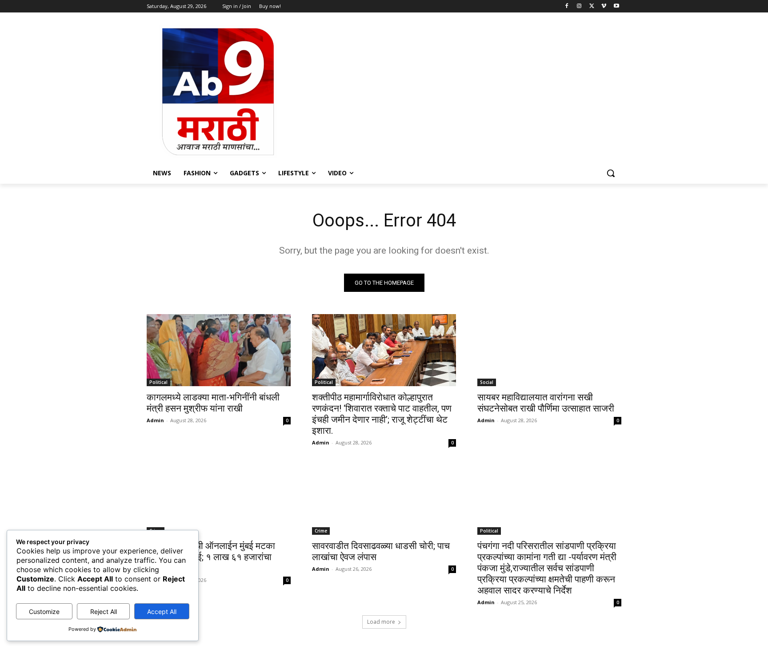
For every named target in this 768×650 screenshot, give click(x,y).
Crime (321, 531)
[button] (610, 173)
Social (486, 382)
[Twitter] (592, 6)
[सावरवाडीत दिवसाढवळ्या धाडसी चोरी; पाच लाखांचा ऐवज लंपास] (384, 499)
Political (158, 382)
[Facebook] (567, 6)
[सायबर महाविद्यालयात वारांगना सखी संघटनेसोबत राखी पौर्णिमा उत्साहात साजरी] (549, 350)
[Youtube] (616, 6)
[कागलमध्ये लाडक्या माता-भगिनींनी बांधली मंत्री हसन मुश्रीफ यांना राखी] (219, 350)
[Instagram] (579, 6)
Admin (155, 420)
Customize (44, 611)
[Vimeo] (604, 6)
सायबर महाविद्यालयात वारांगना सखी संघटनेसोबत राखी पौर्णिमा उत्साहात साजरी (545, 403)
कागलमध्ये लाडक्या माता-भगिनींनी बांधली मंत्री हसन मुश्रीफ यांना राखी (213, 403)
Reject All (103, 611)
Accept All (161, 611)
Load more (381, 622)
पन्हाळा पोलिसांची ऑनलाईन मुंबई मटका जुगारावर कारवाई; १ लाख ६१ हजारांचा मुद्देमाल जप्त (211, 557)
